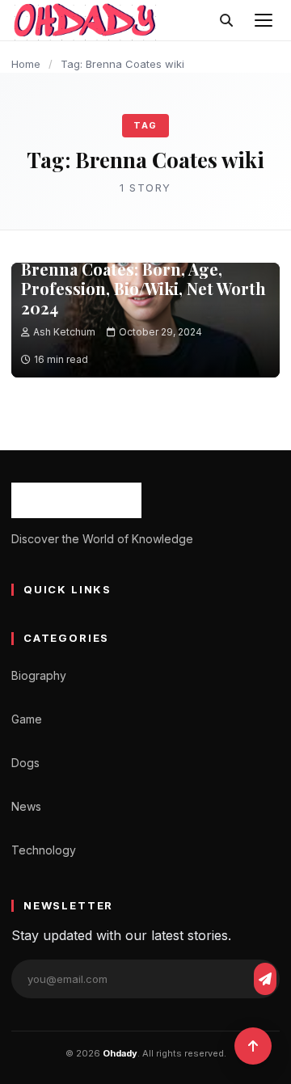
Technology (43, 850)
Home (25, 63)
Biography (38, 675)
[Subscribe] (265, 979)
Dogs (25, 763)
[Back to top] (253, 1046)
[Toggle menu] (263, 20)
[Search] (226, 20)
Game (26, 719)
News (26, 806)
